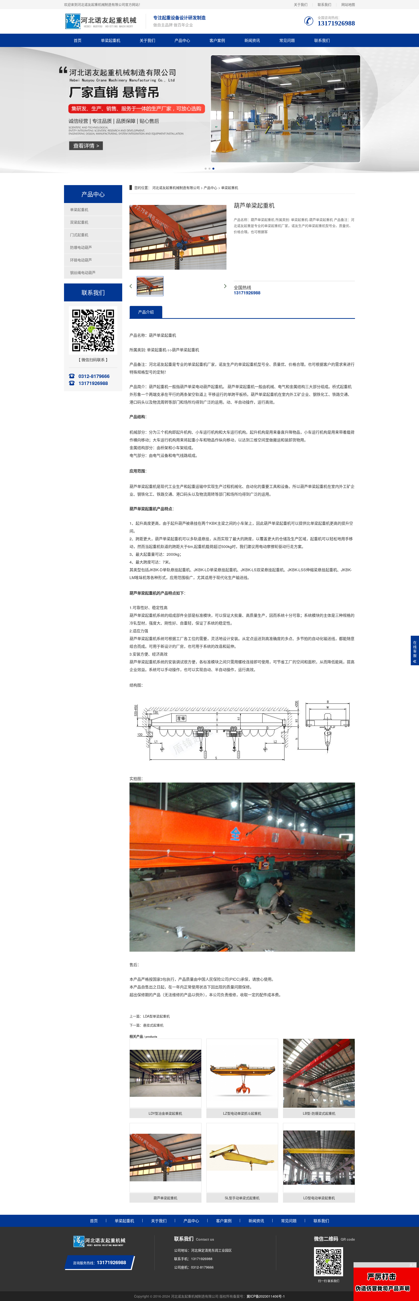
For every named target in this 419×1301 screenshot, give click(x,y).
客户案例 (217, 40)
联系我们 (324, 4)
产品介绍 (146, 312)
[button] (206, 169)
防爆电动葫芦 (81, 247)
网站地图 (348, 4)
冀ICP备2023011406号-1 (266, 1296)
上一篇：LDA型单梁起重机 (149, 1016)
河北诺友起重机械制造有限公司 (176, 187)
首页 (77, 40)
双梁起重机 (79, 222)
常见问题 (287, 40)
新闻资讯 (252, 40)
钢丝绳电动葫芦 (83, 272)
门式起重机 (79, 234)
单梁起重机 (110, 40)
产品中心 (182, 40)
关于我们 (300, 4)
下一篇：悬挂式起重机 (146, 1025)
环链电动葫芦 (81, 259)
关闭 (412, 1264)
